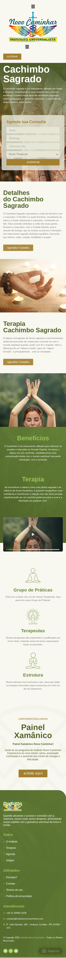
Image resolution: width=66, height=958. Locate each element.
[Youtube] (16, 951)
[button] (33, 6)
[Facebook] (5, 951)
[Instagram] (10, 951)
